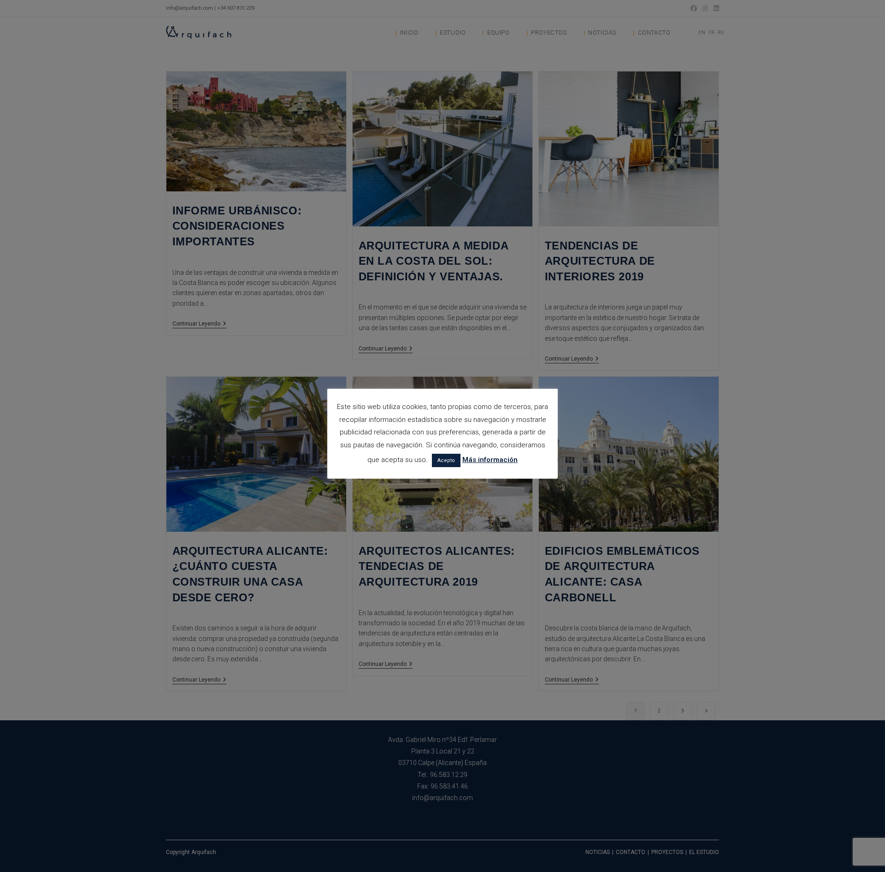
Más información (490, 460)
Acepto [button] (446, 460)
